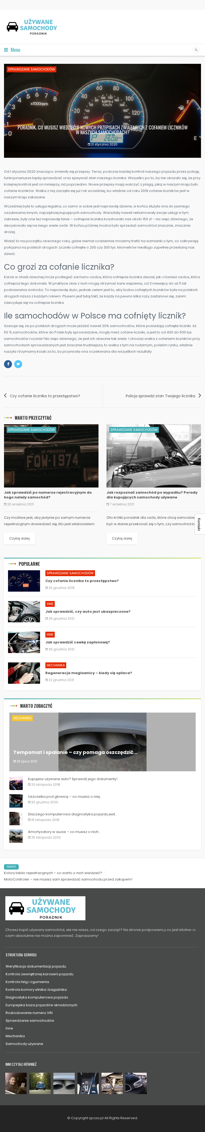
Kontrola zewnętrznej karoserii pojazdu (39, 974)
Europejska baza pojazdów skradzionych (41, 1005)
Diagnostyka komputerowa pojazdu (37, 997)
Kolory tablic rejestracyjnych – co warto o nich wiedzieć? (53, 872)
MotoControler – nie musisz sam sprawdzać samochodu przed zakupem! (68, 879)
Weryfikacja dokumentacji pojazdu (36, 966)
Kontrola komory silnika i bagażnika (36, 989)
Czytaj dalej (19, 538)
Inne (50, 604)
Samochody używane (24, 1043)
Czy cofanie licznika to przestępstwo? (45, 396)
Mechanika (56, 665)
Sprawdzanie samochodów (31, 69)
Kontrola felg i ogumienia (27, 981)
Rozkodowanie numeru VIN (29, 1012)
